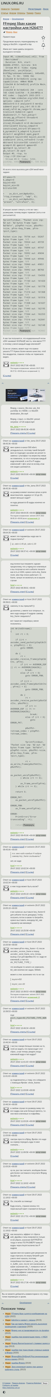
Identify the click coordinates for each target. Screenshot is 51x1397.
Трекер (30, 13)
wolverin (14, 363)
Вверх (45, 1383)
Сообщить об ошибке (10, 1385)
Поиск (38, 13)
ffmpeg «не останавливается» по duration (30, 1330)
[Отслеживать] (43, 45)
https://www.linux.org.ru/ (11, 1388)
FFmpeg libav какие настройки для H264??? (23, 25)
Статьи (4, 13)
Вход (45, 9)
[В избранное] (43, 37)
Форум (12, 13)
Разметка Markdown (33, 1383)
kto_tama (14, 427)
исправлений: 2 (33, 997)
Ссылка (7, 376)
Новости (5, 9)
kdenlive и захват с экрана (23, 1320)
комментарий (18, 441)
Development (18, 19)
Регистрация (34, 9)
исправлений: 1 (33, 518)
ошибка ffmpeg (18, 1363)
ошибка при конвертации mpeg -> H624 (29, 1337)
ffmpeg (9, 32)
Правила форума (18, 1383)
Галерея (15, 9)
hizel (12, 585)
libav (15, 32)
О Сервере (6, 1383)
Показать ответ (18, 522)
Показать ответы (18, 433)
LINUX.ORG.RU (12, 3)
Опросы (21, 13)
